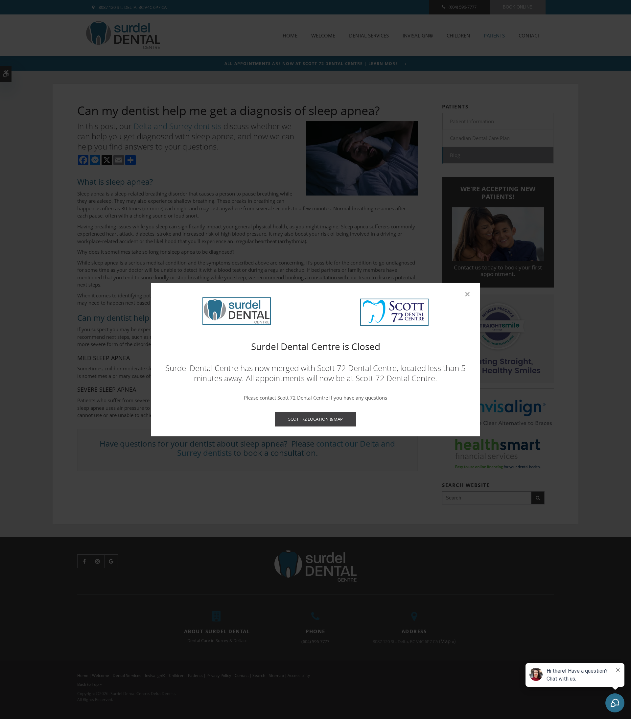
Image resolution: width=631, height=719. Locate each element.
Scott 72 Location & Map (315, 419)
